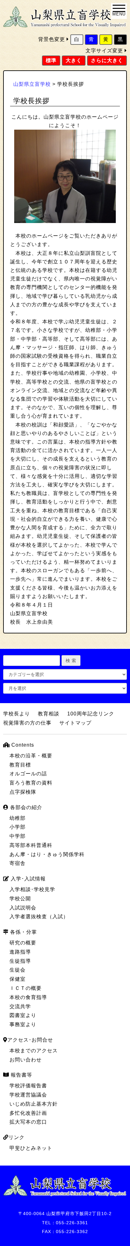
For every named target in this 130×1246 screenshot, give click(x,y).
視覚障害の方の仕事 (27, 723)
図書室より (22, 1015)
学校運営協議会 (28, 1094)
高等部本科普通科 (30, 845)
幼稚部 (17, 818)
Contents (22, 745)
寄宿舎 (17, 863)
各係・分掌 (23, 932)
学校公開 (20, 898)
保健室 (17, 979)
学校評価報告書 (28, 1085)
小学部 (17, 827)
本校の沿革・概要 (30, 755)
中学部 (17, 836)
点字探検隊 (22, 792)
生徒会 (17, 970)
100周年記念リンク (90, 713)
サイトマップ (75, 723)
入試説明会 (22, 907)
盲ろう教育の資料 (30, 782)
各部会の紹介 (25, 807)
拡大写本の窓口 (28, 1122)
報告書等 (20, 1075)
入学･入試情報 (27, 878)
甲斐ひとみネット (30, 1148)
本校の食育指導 (28, 997)
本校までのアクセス (33, 1050)
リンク (17, 1137)
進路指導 (20, 952)
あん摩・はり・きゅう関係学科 (47, 854)
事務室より (22, 1024)
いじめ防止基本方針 (33, 1104)
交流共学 (20, 1006)
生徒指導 (20, 961)
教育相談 (48, 713)
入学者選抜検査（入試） (38, 916)
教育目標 (20, 764)
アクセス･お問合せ (30, 1040)
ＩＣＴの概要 (25, 988)
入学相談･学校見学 (32, 889)
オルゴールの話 (28, 773)
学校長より (16, 713)
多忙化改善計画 (28, 1113)
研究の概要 (22, 942)
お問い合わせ (25, 1059)
